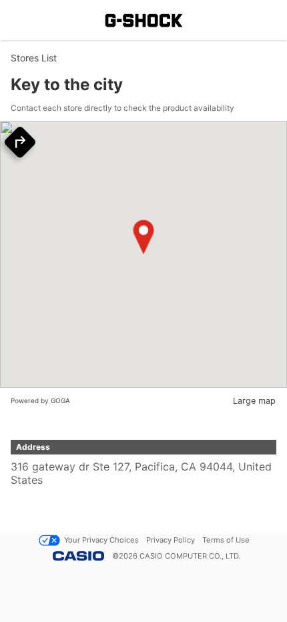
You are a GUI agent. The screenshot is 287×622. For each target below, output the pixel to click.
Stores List (34, 57)
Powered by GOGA (40, 400)
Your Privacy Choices (101, 540)
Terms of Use (226, 540)
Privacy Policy (170, 540)
